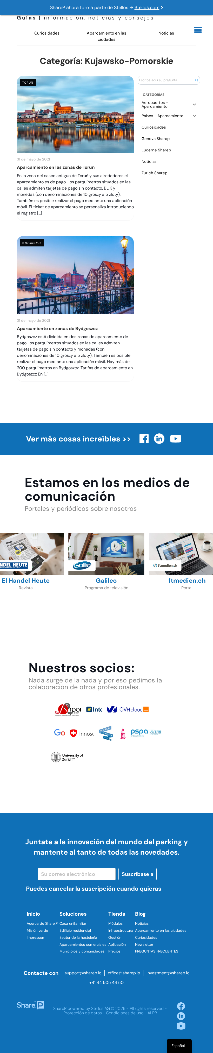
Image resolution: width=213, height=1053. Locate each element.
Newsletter (144, 944)
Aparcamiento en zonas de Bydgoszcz (57, 328)
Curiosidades (46, 33)
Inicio (33, 913)
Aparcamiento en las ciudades (106, 36)
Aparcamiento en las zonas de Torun (56, 167)
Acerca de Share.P (42, 923)
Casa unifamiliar (72, 923)
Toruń (28, 82)
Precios (114, 951)
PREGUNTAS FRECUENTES (156, 951)
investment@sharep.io (168, 973)
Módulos (115, 923)
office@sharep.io (124, 973)
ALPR (152, 1013)
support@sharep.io (83, 973)
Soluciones (73, 913)
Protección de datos (82, 1013)
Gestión (114, 937)
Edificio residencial (75, 930)
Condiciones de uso (124, 1013)
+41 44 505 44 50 (106, 982)
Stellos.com (147, 7)
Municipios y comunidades (81, 951)
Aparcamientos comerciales (82, 944)
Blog (140, 913)
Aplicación (117, 944)
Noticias (166, 33)
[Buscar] (196, 80)
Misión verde (37, 930)
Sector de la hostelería (78, 937)
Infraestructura (120, 930)
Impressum (36, 937)
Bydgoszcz (32, 243)
